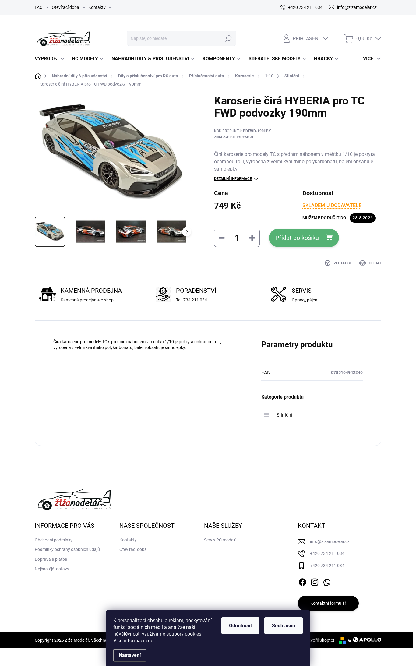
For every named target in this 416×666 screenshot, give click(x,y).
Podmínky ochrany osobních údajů (67, 549)
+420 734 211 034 (327, 553)
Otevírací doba (65, 7)
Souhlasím (283, 626)
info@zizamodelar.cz (330, 541)
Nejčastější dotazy (52, 568)
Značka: (233, 137)
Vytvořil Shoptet (319, 640)
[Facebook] (302, 581)
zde (149, 640)
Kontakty (97, 7)
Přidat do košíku (297, 237)
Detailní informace (233, 179)
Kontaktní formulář (328, 603)
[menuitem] (50, 59)
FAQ (39, 7)
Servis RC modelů (220, 539)
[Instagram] (314, 581)
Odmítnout (240, 626)
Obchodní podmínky (53, 539)
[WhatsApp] (326, 581)
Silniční (284, 415)
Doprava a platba (51, 559)
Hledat (228, 38)
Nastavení (130, 655)
